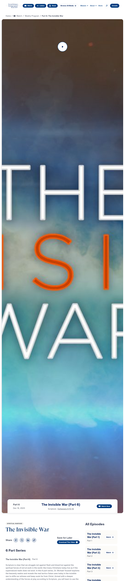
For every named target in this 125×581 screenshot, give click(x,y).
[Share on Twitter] (22, 540)
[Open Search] (106, 5)
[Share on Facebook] (15, 540)
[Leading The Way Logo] (13, 6)
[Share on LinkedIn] (28, 540)
